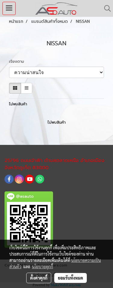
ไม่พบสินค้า (18, 104)
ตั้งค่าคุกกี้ (38, 277)
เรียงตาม (18, 61)
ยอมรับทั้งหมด (70, 277)
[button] (105, 8)
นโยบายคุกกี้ (42, 266)
